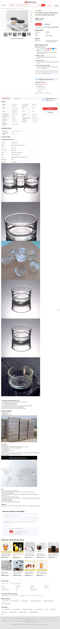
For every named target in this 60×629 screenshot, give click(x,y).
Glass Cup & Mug (21, 8)
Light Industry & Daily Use (8, 8)
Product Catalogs (17, 583)
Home (2, 8)
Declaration (42, 624)
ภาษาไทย (55, 620)
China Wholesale (28, 618)
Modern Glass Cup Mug (6, 603)
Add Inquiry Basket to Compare (17, 38)
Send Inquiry (38, 24)
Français (21, 620)
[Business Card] (57, 103)
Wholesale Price (35, 618)
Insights (32, 619)
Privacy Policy (47, 624)
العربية (43, 620)
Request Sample (55, 27)
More (2, 614)
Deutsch (34, 620)
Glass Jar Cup (4, 612)
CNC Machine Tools (33, 589)
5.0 (46, 100)
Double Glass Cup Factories (27, 609)
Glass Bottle (18, 585)
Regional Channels (47, 618)
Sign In (37, 93)
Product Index (54, 618)
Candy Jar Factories (38, 609)
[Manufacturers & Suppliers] (30, 2)
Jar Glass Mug (52, 609)
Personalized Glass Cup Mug (35, 600)
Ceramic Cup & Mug (14, 600)
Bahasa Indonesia (34, 621)
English (9, 620)
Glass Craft (46, 587)
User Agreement (36, 624)
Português (17, 620)
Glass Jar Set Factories (6, 609)
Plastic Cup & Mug (5, 600)
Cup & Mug (15, 8)
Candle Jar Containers (23, 612)
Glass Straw (3, 587)
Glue (16, 589)
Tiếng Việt (28, 621)
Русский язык (26, 620)
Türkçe (24, 621)
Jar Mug (46, 609)
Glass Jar (3, 585)
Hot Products (5, 618)
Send (11, 531)
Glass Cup (32, 585)
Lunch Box (17, 587)
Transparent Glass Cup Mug (48, 600)
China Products (10, 618)
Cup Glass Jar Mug (13, 612)
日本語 (50, 620)
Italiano (31, 620)
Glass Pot (46, 585)
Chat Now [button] (48, 24)
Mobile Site (28, 619)
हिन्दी (52, 620)
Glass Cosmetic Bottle (5, 589)
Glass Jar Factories (16, 609)
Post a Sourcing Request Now (15, 533)
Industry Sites (41, 618)
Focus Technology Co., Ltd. (22, 624)
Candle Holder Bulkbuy (34, 612)
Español (13, 620)
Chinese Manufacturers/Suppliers (19, 618)
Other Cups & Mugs (24, 600)
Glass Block (32, 587)
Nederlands (39, 620)
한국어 (46, 620)
